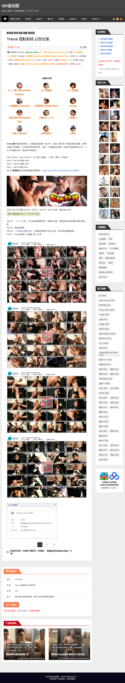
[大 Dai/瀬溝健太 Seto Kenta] (73, 101)
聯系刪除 (71, 679)
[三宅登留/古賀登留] (46, 85)
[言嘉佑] (114, 115)
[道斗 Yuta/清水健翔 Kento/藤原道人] (103, 170)
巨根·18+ (74, 56)
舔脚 (114, 431)
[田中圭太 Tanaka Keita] (114, 170)
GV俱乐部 (10, 5)
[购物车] (117, 19)
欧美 (63, 19)
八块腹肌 (102, 239)
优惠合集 (9, 33)
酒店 (114, 445)
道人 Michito (34, 64)
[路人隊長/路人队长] (114, 192)
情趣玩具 (105, 364)
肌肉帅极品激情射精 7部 (17, 654)
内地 (15, 644)
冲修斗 (110, 263)
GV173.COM (107, 42)
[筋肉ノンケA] (46, 112)
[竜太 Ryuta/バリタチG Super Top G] (114, 126)
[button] (121, 19)
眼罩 (57, 60)
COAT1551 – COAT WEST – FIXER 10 (27, 552)
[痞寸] (114, 148)
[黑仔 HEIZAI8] (114, 159)
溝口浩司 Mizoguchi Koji (25, 60)
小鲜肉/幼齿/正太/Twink (108, 353)
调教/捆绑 (102, 267)
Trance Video (33, 52)
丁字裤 (70, 52)
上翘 (103, 319)
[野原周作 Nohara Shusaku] (114, 203)
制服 (16, 33)
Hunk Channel (107, 300)
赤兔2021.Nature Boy (57, 551)
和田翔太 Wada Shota (52, 56)
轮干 (103, 445)
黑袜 (100, 258)
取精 (74, 19)
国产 (41, 19)
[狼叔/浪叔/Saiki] (114, 104)
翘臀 (103, 412)
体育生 (104, 329)
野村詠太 (45, 64)
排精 (103, 374)
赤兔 (110, 239)
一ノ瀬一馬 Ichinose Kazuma (53, 52)
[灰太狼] (114, 214)
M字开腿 (105, 305)
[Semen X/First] (114, 181)
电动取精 (31, 33)
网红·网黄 (16, 19)
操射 (114, 374)
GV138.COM (107, 46)
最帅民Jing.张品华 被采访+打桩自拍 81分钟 (71, 654)
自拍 (103, 431)
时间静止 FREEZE (105, 272)
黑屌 (72, 64)
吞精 (103, 348)
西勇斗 (23, 64)
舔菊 (103, 436)
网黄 (31, 647)
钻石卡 (25, 610)
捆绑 (114, 369)
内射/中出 (105, 338)
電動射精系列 (63, 64)
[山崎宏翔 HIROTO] (103, 93)
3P (102, 296)
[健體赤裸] (103, 181)
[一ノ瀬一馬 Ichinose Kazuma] (19, 85)
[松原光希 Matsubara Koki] (103, 126)
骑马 (114, 450)
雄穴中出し (103, 277)
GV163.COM (107, 39)
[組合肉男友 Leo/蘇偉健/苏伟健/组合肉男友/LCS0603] (103, 115)
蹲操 (103, 441)
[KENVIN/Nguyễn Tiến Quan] (114, 93)
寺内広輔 (110, 253)
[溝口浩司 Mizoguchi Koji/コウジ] (19, 112)
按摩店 (101, 253)
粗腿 (103, 407)
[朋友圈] (114, 19)
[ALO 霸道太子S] (103, 159)
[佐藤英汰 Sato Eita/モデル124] (19, 101)
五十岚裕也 (114, 248)
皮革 (45, 60)
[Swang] (103, 104)
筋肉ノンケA (67, 60)
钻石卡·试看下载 (11, 650)
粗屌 (76, 60)
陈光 (53, 64)
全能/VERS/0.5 (107, 334)
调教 (35, 647)
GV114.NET (106, 53)
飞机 (19, 650)
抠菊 (103, 369)
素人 (26, 647)
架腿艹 (104, 383)
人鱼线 (21, 56)
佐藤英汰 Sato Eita (33, 56)
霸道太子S (103, 248)
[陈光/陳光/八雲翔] (73, 128)
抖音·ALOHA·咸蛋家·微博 (26, 644)
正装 (10, 60)
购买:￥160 (14, 47)
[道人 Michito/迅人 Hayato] (19, 128)
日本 (52, 19)
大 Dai (66, 56)
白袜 (103, 398)
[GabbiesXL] (103, 192)
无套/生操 (105, 379)
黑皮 (79, 64)
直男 (85, 19)
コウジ (18, 221)
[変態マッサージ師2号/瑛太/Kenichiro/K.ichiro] (114, 137)
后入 (103, 343)
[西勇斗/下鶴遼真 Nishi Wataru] (73, 112)
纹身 (114, 407)
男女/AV (102, 263)
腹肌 (16, 64)
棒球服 (83, 56)
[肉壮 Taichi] (103, 203)
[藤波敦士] (103, 214)
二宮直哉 (12, 56)
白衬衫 (104, 393)
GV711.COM (106, 50)
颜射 (103, 450)
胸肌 (10, 64)
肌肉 (82, 60)
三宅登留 (78, 52)
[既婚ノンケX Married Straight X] (103, 148)
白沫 (39, 60)
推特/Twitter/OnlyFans (14, 647)
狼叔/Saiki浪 (110, 258)
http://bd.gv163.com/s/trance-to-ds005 (60, 170)
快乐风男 (102, 244)
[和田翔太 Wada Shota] (46, 101)
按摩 (29, 19)
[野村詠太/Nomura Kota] (46, 128)
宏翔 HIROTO (104, 234)
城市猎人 (112, 244)
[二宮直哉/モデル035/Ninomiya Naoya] (73, 85)
